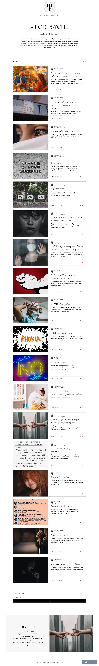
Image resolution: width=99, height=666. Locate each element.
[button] (84, 61)
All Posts (15, 61)
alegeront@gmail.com (28, 631)
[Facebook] (92, 15)
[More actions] (83, 69)
